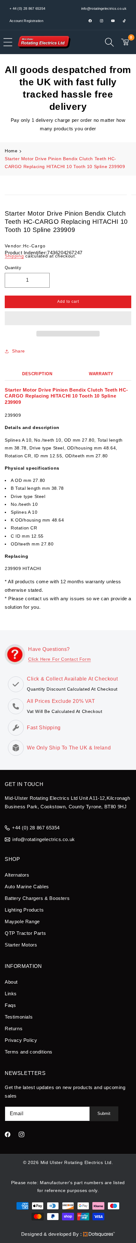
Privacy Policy (21, 1040)
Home (11, 150)
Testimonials (19, 1017)
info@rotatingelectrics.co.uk (104, 8)
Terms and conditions (29, 1051)
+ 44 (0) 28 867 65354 (27, 8)
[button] (68, 318)
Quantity (13, 267)
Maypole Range (22, 921)
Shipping (14, 255)
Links (11, 993)
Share (18, 350)
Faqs (10, 1005)
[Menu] (8, 42)
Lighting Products (24, 909)
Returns (13, 1028)
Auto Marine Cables (27, 886)
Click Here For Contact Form (59, 659)
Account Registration (26, 21)
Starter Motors (21, 944)
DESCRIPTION (37, 373)
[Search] (109, 42)
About (11, 982)
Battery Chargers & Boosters (37, 898)
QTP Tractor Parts (25, 933)
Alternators (17, 875)
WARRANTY (101, 373)
